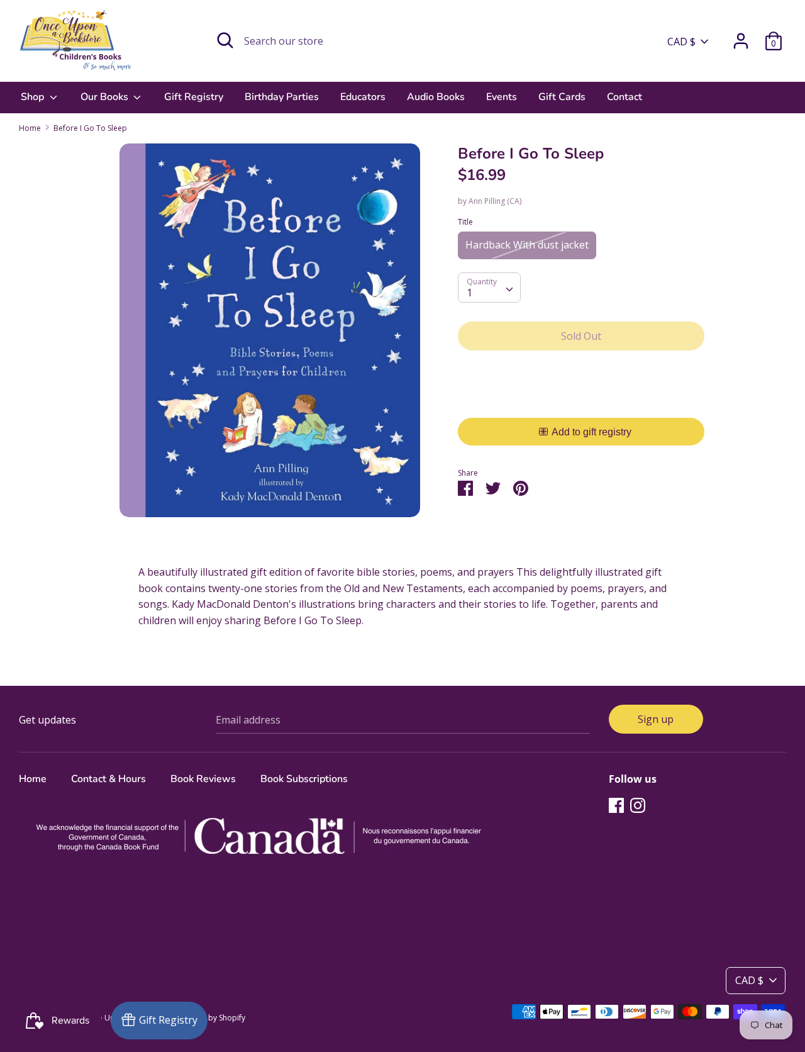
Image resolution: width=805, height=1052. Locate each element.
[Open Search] (225, 40)
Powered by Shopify (209, 1017)
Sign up (656, 719)
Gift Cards (562, 97)
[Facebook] (616, 805)
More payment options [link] (581, 404)
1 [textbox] (469, 292)
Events (501, 97)
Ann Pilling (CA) (495, 201)
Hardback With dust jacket (527, 245)
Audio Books (436, 97)
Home (33, 779)
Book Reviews (203, 779)
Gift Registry (193, 97)
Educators (363, 97)
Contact (624, 97)
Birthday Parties (282, 97)
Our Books (105, 97)
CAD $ (681, 41)
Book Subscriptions (304, 779)
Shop (34, 97)
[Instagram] (637, 805)
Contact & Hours (108, 779)
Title (465, 221)
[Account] (740, 36)
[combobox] (489, 287)
